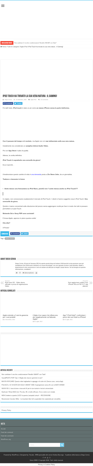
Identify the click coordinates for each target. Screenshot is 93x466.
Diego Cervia (8, 99)
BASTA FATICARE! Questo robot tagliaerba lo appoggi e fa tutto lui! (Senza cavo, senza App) (32, 381)
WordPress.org (6, 439)
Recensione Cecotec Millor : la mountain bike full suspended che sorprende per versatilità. (31, 399)
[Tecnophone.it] (46, 13)
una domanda (36, 174)
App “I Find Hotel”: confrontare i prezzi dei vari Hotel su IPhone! (74, 316)
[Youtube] (47, 457)
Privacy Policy (6, 410)
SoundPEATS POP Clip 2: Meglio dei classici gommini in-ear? (22, 378)
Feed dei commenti (7, 436)
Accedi (3, 429)
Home (4, 47)
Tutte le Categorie (13, 47)
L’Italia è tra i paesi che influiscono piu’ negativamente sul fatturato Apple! (45, 317)
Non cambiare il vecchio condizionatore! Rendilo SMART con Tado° (35, 43)
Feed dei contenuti (7, 432)
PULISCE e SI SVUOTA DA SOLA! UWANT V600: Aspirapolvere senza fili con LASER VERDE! (33, 385)
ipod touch (10, 238)
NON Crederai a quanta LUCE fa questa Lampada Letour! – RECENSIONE (26, 395)
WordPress (15, 455)
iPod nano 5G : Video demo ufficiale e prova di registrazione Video (16, 283)
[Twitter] (45, 457)
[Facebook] (43, 457)
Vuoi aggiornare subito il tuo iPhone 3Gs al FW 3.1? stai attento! (78, 283)
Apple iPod (23, 47)
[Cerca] (62, 445)
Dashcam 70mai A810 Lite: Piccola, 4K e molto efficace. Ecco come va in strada (28, 392)
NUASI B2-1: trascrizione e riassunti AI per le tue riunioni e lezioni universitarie (27, 388)
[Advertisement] (19, 350)
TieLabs (31, 455)
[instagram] (50, 457)
